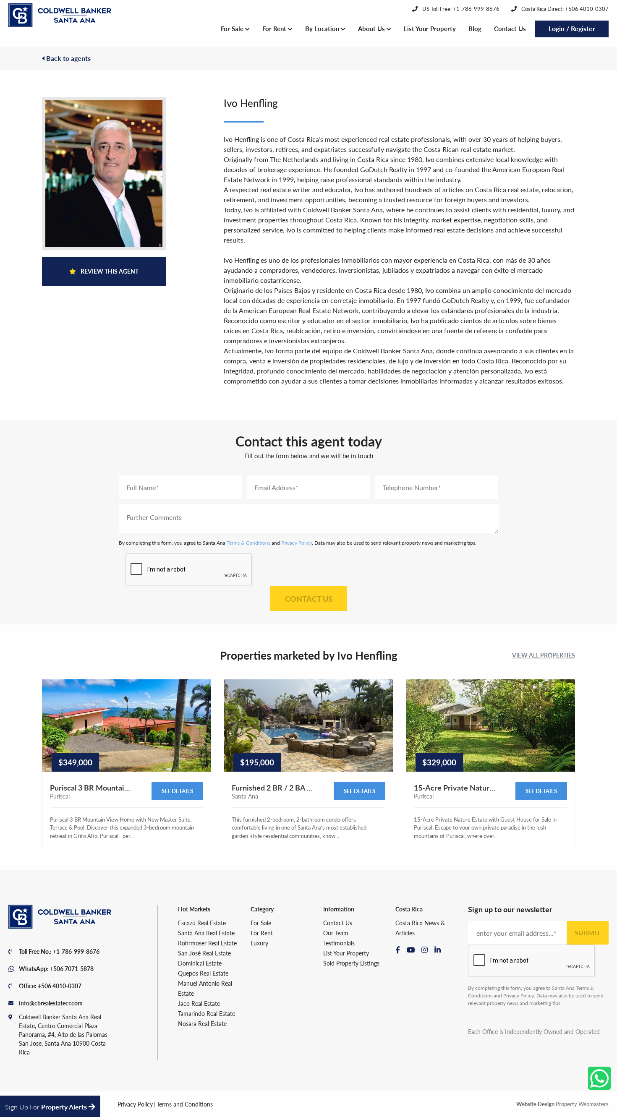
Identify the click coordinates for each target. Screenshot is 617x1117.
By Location (323, 28)
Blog (474, 28)
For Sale (233, 28)
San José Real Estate (204, 953)
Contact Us (510, 28)
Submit (588, 932)
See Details (177, 791)
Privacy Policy (296, 542)
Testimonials (339, 943)
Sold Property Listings (351, 963)
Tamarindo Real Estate (206, 1013)
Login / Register (572, 28)
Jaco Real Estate (199, 1003)
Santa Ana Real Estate (206, 933)
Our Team (335, 933)
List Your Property (430, 28)
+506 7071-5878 (72, 968)
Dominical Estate (200, 963)
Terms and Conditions (185, 1104)
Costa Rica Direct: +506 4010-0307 (564, 9)
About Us (372, 28)
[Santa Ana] (59, 15)
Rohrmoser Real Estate (207, 943)
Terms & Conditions (248, 542)
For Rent (275, 28)
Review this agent (109, 271)
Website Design (535, 1104)
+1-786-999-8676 (76, 951)
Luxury (259, 943)
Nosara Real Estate (202, 1023)
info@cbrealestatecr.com (51, 1003)
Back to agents (67, 58)
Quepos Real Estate (203, 973)
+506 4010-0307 (59, 985)
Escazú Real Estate (202, 923)
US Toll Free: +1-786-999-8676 (460, 9)
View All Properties (543, 655)
